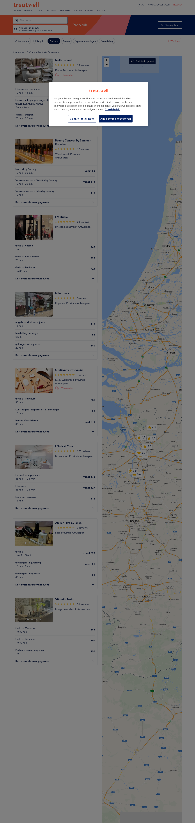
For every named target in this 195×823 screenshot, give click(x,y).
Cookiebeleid (112, 109)
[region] (98, 104)
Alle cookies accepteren (115, 118)
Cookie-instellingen (82, 118)
